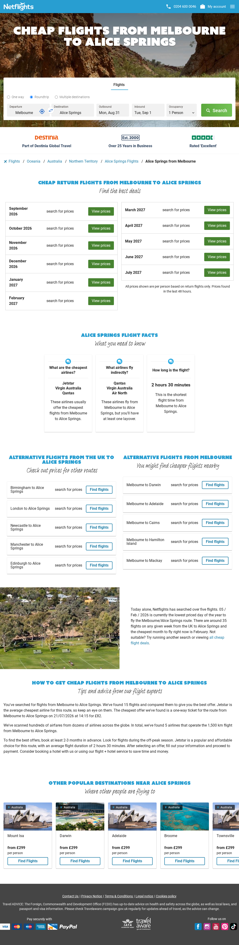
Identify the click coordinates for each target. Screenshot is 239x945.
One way (18, 97)
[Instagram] (207, 926)
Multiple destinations (75, 97)
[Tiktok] (233, 926)
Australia (55, 161)
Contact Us (70, 896)
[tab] (119, 85)
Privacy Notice (92, 896)
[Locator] (42, 111)
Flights (14, 161)
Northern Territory (84, 161)
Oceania (34, 161)
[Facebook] (198, 926)
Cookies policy (166, 896)
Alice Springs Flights (122, 161)
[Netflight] (19, 7)
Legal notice (145, 896)
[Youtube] (215, 926)
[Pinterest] (224, 926)
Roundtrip (42, 97)
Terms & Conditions (119, 896)
